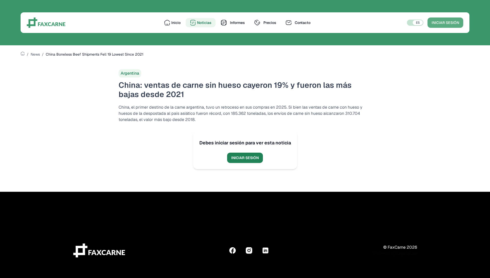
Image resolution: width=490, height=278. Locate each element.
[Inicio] (23, 53)
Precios (269, 22)
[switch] (415, 23)
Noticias (204, 22)
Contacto (302, 22)
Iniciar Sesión (445, 22)
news (35, 54)
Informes (237, 22)
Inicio (176, 22)
